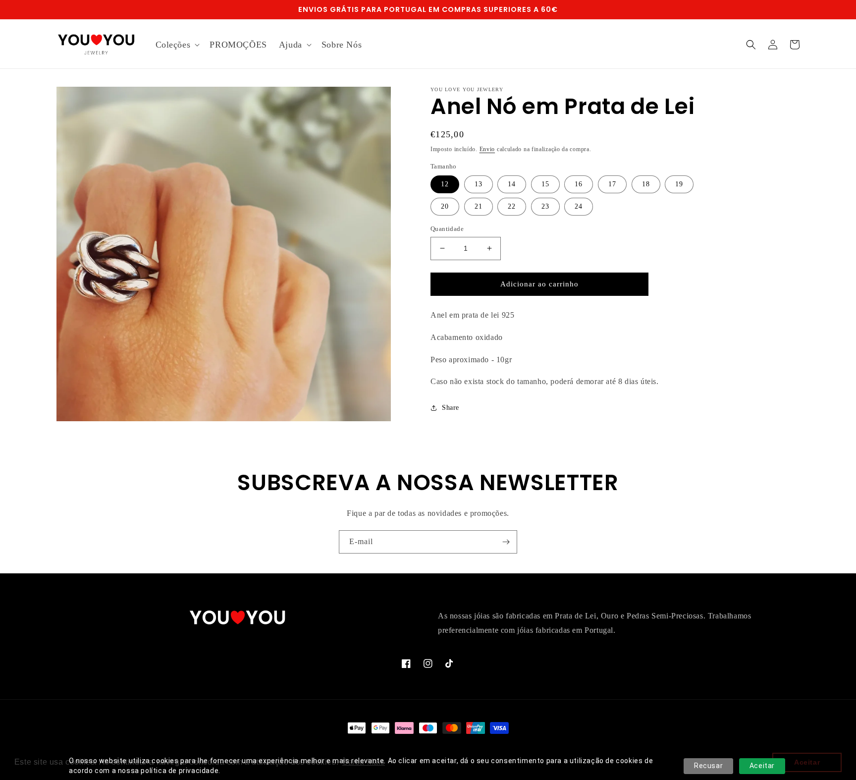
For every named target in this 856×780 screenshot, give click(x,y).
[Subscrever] (506, 542)
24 (579, 206)
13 (478, 184)
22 (512, 206)
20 (445, 206)
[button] (177, 44)
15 (545, 184)
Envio (487, 149)
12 (445, 184)
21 (478, 206)
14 (512, 184)
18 (646, 184)
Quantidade (447, 228)
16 (579, 184)
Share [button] (450, 407)
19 (679, 184)
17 (612, 184)
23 (545, 206)
